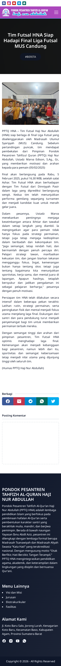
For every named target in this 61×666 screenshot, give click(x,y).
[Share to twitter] (53, 401)
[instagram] (9, 3)
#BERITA (30, 57)
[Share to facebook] (7, 401)
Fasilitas (11, 607)
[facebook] (4, 3)
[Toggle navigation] (56, 12)
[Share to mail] (19, 401)
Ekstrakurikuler (16, 602)
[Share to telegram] (30, 401)
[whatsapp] (24, 3)
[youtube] (14, 3)
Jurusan (11, 597)
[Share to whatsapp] (42, 401)
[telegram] (19, 3)
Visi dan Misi (14, 592)
